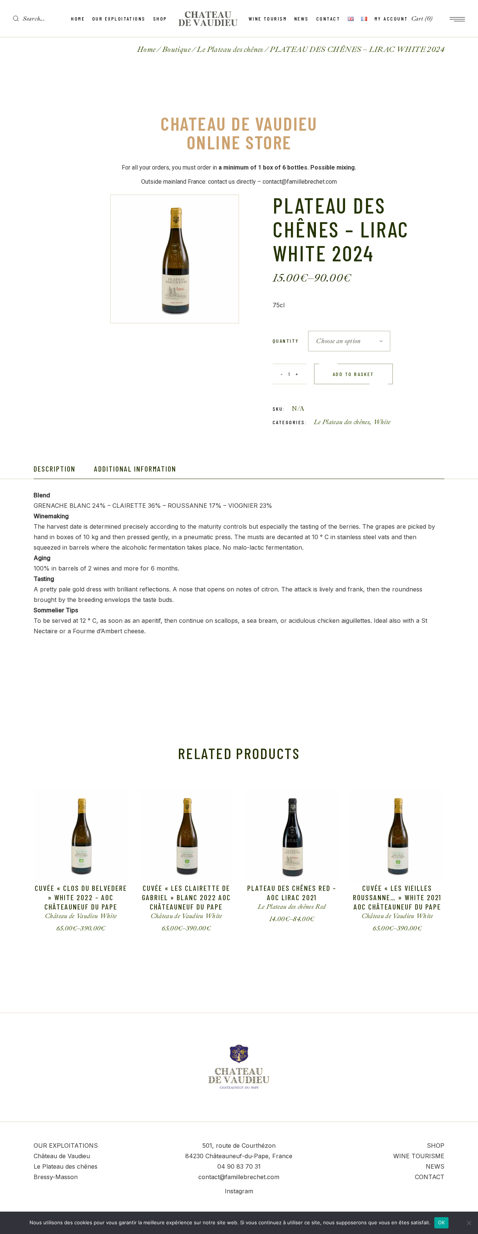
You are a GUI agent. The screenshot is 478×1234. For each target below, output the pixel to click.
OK (441, 1222)
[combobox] (349, 341)
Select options (74, 928)
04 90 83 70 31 (239, 1166)
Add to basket (353, 374)
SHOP (435, 1145)
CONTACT (429, 1177)
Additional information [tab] (135, 468)
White (382, 422)
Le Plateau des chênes (342, 422)
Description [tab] (54, 468)
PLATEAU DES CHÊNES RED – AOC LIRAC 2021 (291, 892)
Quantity (286, 341)
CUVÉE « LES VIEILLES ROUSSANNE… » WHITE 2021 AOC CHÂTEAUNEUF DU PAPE (397, 897)
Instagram (239, 1191)
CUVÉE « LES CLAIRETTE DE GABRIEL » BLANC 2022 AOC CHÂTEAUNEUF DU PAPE (186, 897)
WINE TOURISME (418, 1156)
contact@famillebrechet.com (238, 1177)
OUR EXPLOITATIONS (66, 1145)
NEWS (435, 1166)
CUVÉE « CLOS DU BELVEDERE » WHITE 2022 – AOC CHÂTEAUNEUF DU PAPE (81, 897)
